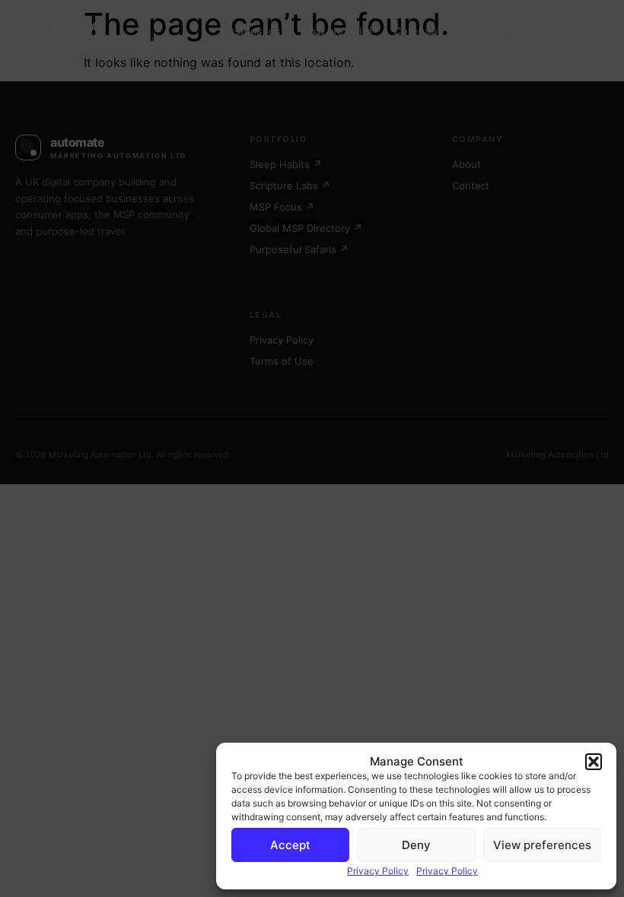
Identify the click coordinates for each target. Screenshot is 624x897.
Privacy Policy (378, 870)
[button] (593, 761)
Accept (290, 845)
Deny (416, 845)
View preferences (542, 845)
